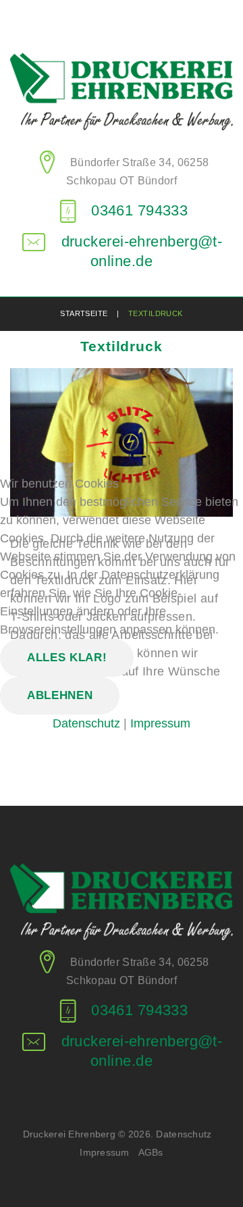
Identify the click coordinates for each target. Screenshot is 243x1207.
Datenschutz (86, 723)
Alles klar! (67, 657)
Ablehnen (59, 695)
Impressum (160, 723)
